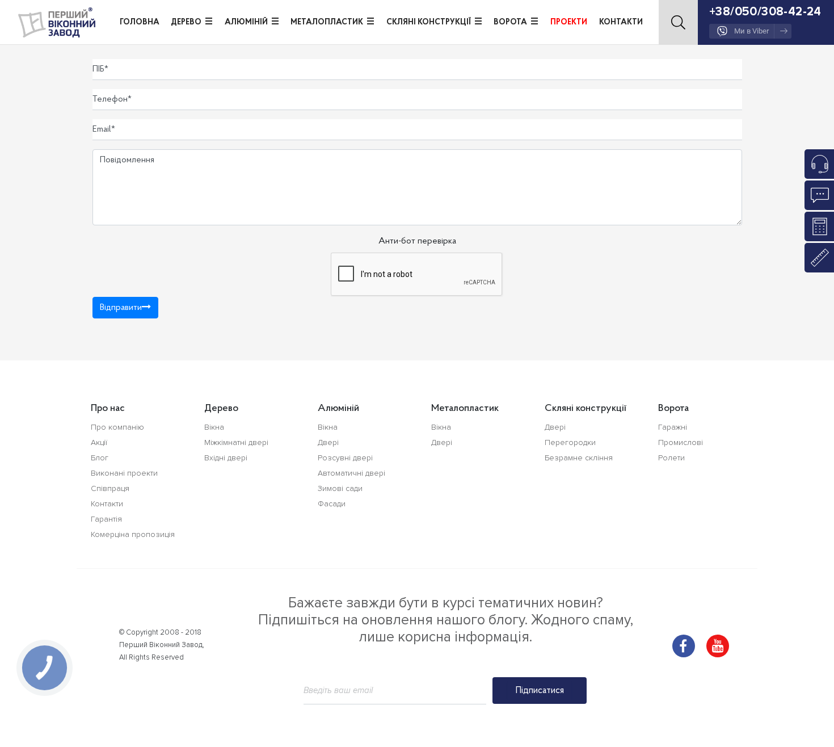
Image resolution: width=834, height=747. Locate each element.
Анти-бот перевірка (417, 241)
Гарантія (106, 519)
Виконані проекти (124, 473)
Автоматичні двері (351, 473)
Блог (99, 458)
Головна (139, 22)
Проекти (568, 22)
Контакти (621, 22)
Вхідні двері (225, 458)
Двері (328, 442)
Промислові (680, 442)
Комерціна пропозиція (133, 534)
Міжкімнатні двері (236, 442)
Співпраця (110, 488)
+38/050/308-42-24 (765, 12)
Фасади (332, 504)
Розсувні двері (345, 458)
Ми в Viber (751, 31)
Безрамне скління (579, 458)
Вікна (214, 427)
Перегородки (570, 442)
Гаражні (672, 427)
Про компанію (117, 427)
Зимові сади (340, 488)
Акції (99, 442)
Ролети (671, 458)
